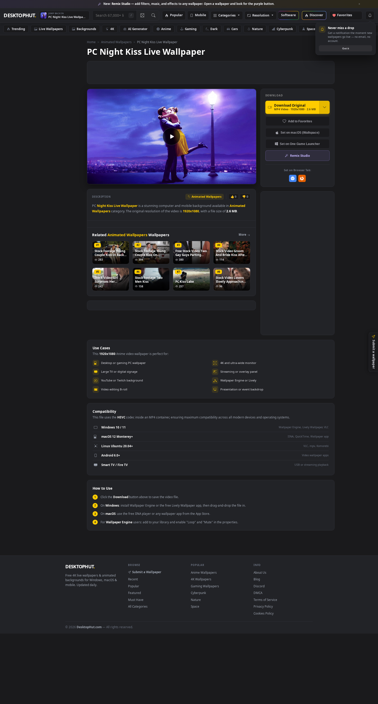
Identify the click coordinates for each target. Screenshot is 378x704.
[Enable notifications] (369, 15)
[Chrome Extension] (292, 178)
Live (117, 206)
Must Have (135, 600)
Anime (166, 29)
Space (311, 29)
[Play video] (171, 136)
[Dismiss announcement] (359, 4)
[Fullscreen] (249, 180)
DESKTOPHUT (80, 566)
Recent (133, 579)
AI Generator (137, 29)
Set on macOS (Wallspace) (300, 132)
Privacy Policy (263, 606)
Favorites (347, 15)
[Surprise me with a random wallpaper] (142, 15)
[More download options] (324, 107)
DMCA (258, 593)
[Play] (93, 180)
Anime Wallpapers (204, 572)
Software (288, 15)
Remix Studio (300, 155)
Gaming (190, 29)
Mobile (200, 15)
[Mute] (221, 180)
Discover (316, 15)
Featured (134, 593)
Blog (257, 579)
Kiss (110, 206)
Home (91, 42)
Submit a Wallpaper (146, 572)
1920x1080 (191, 211)
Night (101, 206)
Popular (176, 15)
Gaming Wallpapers (205, 586)
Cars (234, 29)
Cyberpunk (285, 29)
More (242, 234)
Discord (259, 586)
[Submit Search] (153, 15)
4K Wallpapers (201, 579)
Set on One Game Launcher (300, 143)
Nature (257, 29)
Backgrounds (86, 29)
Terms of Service (265, 600)
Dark (214, 29)
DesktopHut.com (89, 627)
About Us (260, 572)
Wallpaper (129, 206)
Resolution (260, 15)
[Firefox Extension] (302, 178)
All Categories (138, 606)
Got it (345, 48)
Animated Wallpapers (116, 42)
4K (112, 29)
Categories (227, 15)
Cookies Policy (264, 613)
